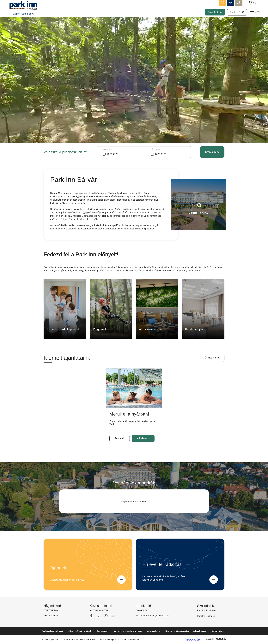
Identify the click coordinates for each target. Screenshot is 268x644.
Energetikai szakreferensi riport (128, 634)
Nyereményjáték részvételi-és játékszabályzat (185, 634)
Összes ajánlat (212, 358)
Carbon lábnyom (218, 634)
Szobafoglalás (215, 12)
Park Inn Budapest (206, 619)
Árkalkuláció (143, 438)
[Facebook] (91, 619)
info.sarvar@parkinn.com (230, 3)
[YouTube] (105, 619)
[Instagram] (98, 619)
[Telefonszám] (222, 3)
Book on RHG (237, 12)
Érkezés (107, 149)
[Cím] (238, 3)
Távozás (155, 149)
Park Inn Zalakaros (206, 614)
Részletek (120, 438)
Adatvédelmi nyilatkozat (52, 634)
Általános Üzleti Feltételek (80, 634)
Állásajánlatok (153, 634)
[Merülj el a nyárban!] (134, 388)
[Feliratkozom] (213, 583)
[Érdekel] (121, 583)
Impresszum (102, 634)
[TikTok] (113, 619)
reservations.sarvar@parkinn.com (152, 619)
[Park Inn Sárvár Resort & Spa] (23, 8)
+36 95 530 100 (51, 619)
